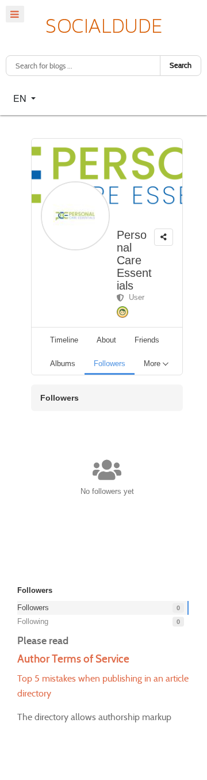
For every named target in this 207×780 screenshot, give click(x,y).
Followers (98, 607)
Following (98, 621)
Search (180, 65)
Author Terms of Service (73, 658)
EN (21, 98)
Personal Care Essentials (134, 260)
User (134, 297)
